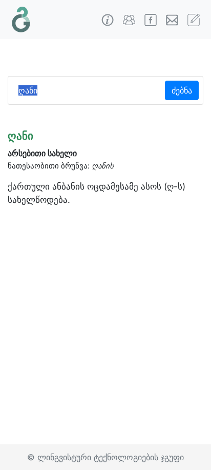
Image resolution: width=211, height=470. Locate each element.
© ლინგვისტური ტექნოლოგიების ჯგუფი (105, 457)
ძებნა (182, 90)
